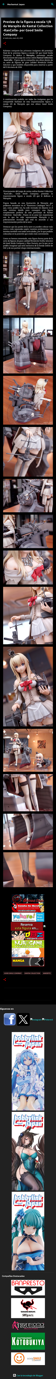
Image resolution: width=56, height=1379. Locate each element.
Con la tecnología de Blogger (29, 1375)
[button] (4, 43)
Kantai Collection (32, 973)
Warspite (47, 973)
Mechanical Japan (16, 4)
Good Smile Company (13, 973)
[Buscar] (52, 4)
